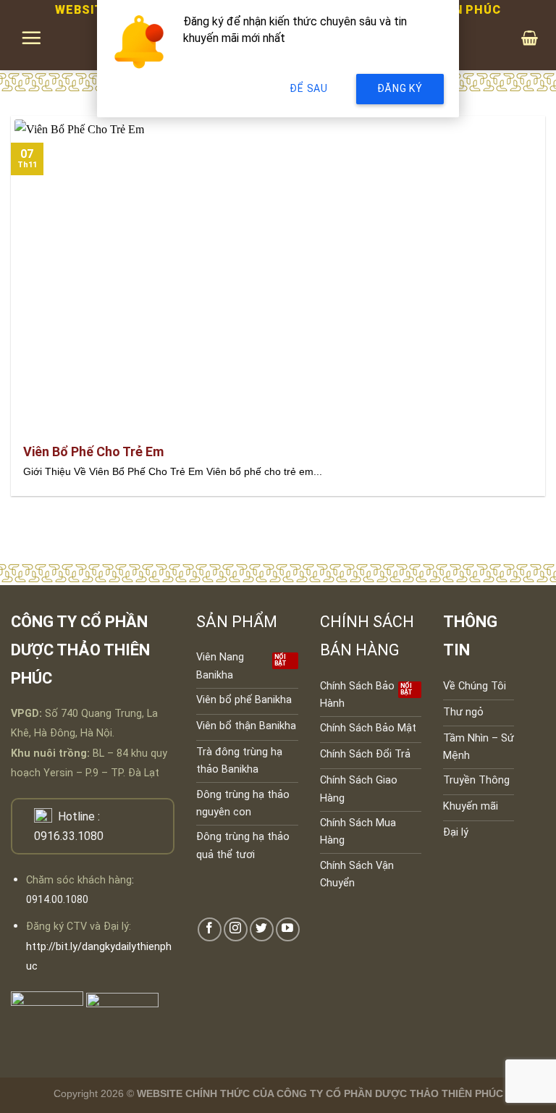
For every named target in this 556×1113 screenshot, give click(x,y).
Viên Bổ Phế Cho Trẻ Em (93, 451)
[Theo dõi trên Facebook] (210, 929)
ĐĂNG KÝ (400, 88)
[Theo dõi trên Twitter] (262, 929)
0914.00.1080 (57, 900)
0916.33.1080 (69, 836)
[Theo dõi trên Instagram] (236, 929)
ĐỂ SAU (308, 88)
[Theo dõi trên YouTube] (288, 929)
